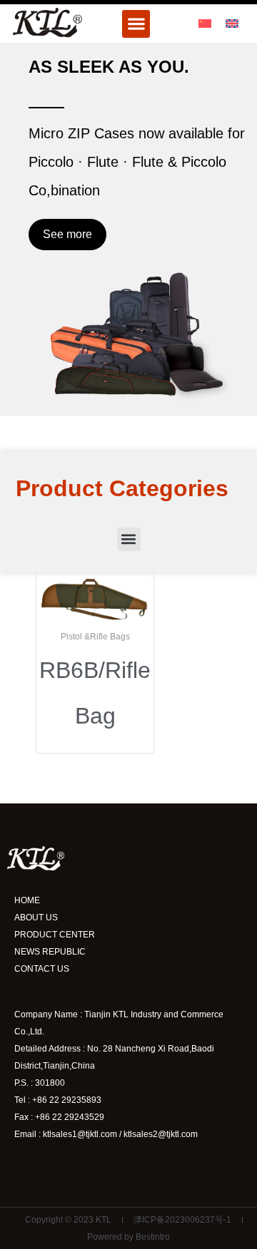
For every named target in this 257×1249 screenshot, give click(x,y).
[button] (136, 24)
